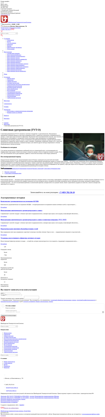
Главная (6, 122)
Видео (9, 41)
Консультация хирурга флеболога (16, 71)
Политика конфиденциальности (10, 400)
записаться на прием (15, 27)
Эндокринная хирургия (13, 92)
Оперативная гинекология (14, 93)
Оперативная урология (13, 95)
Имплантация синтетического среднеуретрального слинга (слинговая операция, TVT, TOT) (33, 220)
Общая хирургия (12, 81)
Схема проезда (8, 363)
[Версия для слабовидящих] (12, 29)
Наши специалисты (9, 361)
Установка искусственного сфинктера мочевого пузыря (20, 238)
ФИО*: (3, 293)
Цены (5, 74)
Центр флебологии (12, 89)
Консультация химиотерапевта (15, 65)
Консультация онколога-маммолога (17, 59)
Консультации (8, 52)
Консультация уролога (13, 58)
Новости (6, 115)
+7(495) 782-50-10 (6, 29)
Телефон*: (3, 295)
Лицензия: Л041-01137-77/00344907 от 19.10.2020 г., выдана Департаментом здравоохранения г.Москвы (30, 397)
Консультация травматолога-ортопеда (17, 66)
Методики (7, 100)
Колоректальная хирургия (14, 87)
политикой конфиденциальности (86, 300)
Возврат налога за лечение (14, 112)
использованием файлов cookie (91, 414)
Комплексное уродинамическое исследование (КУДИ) (20, 201)
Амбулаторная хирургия (14, 97)
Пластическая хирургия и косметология (18, 84)
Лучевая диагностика (13, 83)
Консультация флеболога (14, 55)
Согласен (3, 415)
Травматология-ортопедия (14, 86)
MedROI (21, 405)
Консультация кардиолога (14, 69)
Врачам (9, 46)
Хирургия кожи (11, 96)
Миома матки (11, 78)
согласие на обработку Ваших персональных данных (38, 301)
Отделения (7, 77)
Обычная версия (5, 14)
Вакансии (10, 44)
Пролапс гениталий (10, 172)
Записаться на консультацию (8, 315)
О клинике (7, 38)
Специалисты (8, 103)
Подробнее (4, 207)
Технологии (10, 40)
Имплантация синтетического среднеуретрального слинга (21, 210)
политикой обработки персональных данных (63, 300)
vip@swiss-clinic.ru (11, 390)
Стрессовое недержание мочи (13, 173)
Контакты (6, 118)
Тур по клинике (11, 43)
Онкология (10, 80)
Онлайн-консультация (13, 53)
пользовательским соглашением (10, 301)
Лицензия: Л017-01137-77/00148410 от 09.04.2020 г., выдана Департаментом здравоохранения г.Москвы (30, 396)
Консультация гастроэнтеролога (16, 56)
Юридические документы (14, 47)
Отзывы (6, 106)
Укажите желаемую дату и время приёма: (12, 298)
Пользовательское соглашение (9, 402)
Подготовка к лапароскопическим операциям (20, 111)
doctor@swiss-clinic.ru (12, 387)
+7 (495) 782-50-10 (67, 192)
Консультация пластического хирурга (17, 63)
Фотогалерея (10, 49)
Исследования (11, 90)
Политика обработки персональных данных (13, 399)
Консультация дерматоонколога (16, 68)
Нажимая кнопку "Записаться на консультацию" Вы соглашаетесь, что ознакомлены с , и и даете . (48, 300)
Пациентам (7, 109)
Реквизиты (7, 366)
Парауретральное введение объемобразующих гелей (19, 229)
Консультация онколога (13, 62)
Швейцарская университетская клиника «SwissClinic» (16, 411)
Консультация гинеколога (14, 60)
